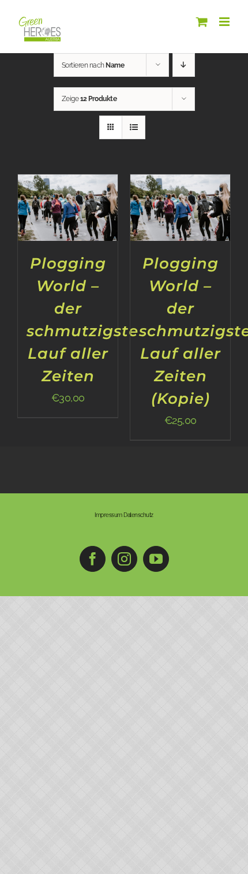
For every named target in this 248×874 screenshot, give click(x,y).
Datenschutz (138, 515)
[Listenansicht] (133, 127)
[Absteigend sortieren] (183, 65)
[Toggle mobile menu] (225, 22)
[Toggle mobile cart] (202, 22)
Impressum (108, 515)
